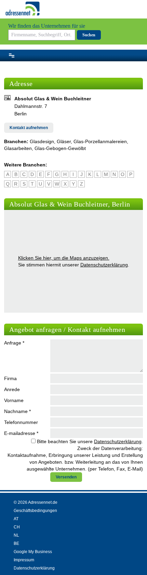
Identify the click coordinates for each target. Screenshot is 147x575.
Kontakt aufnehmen (29, 127)
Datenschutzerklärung (104, 264)
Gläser (64, 141)
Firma (10, 378)
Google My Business (33, 551)
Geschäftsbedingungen (35, 510)
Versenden (66, 477)
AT (16, 518)
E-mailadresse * (21, 433)
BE (16, 543)
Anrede (12, 389)
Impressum (24, 560)
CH (17, 527)
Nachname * (17, 411)
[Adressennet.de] (22, 8)
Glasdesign (42, 141)
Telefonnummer (21, 422)
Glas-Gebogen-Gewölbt (60, 148)
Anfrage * (14, 343)
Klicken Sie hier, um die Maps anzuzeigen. (63, 258)
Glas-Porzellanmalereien (100, 141)
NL (16, 535)
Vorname (14, 400)
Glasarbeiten (18, 148)
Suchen (88, 35)
